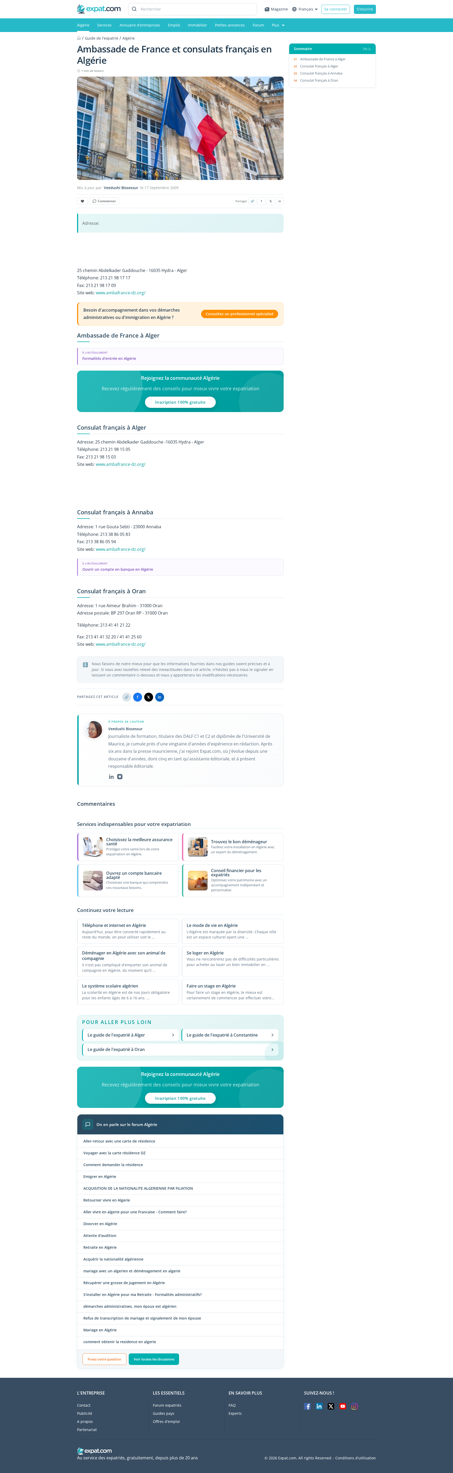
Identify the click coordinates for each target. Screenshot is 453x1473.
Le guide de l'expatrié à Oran (116, 1049)
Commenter (107, 201)
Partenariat (87, 1429)
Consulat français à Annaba (321, 73)
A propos (85, 1421)
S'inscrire (365, 9)
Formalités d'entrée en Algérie (109, 358)
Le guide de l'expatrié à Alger (116, 1035)
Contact (83, 1405)
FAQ (232, 1405)
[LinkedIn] (111, 776)
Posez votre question (104, 1359)
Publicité (84, 1413)
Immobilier (197, 25)
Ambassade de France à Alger (323, 59)
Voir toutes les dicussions (154, 1359)
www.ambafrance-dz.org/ (120, 293)
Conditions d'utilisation (355, 1458)
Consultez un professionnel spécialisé (239, 313)
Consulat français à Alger (319, 66)
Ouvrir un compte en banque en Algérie (117, 569)
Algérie (83, 25)
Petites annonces (230, 25)
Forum (258, 25)
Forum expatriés (167, 1405)
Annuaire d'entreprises (140, 25)
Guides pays (163, 1413)
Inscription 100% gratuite (180, 402)
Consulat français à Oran (319, 80)
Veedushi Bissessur (121, 188)
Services (104, 25)
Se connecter (335, 9)
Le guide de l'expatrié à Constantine (222, 1035)
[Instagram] (120, 776)
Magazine (279, 9)
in (279, 201)
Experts (235, 1413)
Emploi (174, 25)
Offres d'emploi (166, 1421)
